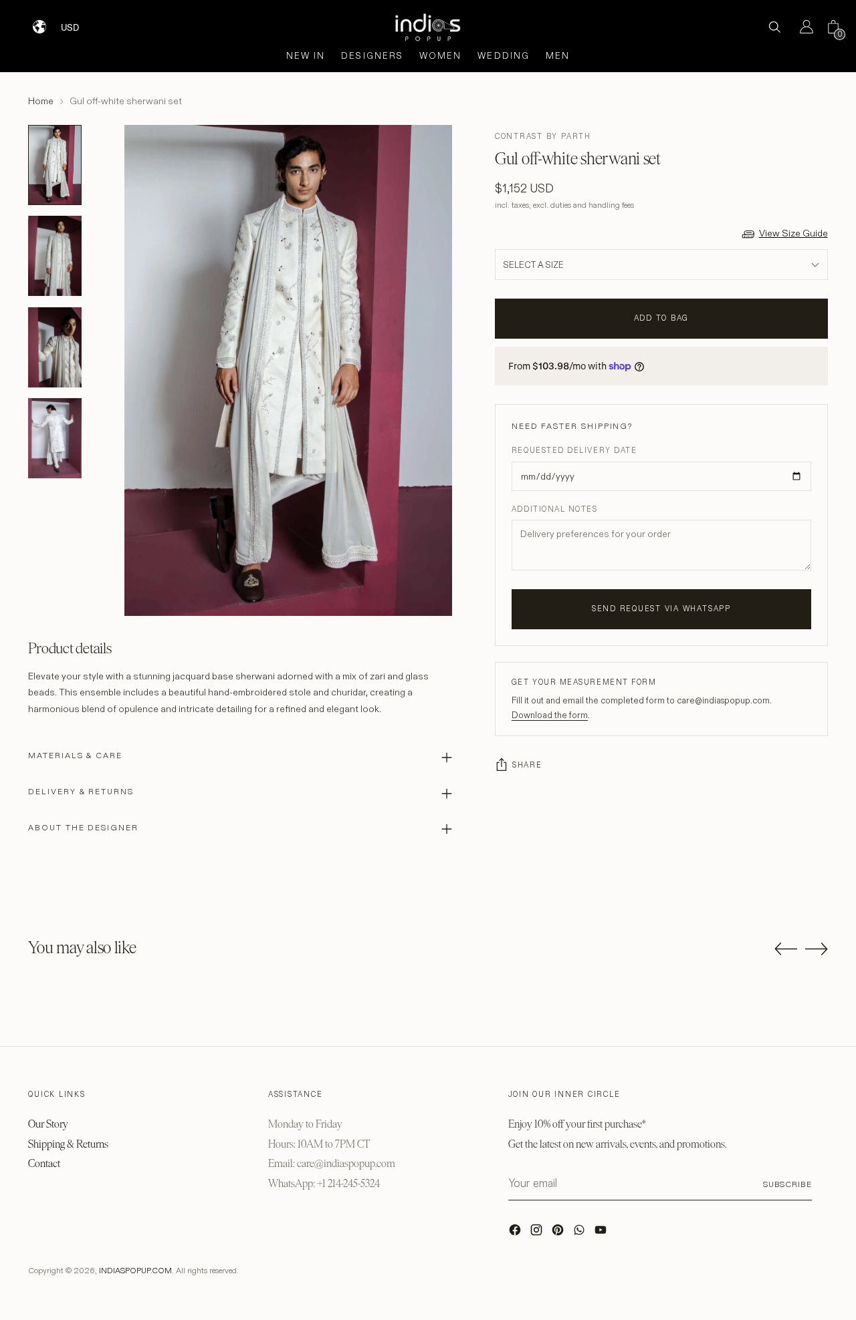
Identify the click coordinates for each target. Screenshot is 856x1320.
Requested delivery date (574, 450)
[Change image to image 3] (55, 347)
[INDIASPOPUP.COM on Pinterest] (559, 1233)
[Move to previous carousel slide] (785, 949)
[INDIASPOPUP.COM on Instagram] (538, 1233)
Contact (44, 1163)
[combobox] (78, 22)
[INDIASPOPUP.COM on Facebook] (516, 1233)
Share (527, 765)
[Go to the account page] (801, 26)
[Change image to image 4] (55, 438)
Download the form (550, 714)
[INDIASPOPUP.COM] (428, 27)
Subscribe (787, 1184)
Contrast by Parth (543, 136)
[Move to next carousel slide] (816, 948)
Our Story (48, 1124)
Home (41, 101)
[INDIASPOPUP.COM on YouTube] (602, 1233)
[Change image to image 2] (55, 256)
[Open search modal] (774, 26)
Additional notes (555, 509)
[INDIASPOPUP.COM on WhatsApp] (580, 1233)
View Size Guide (793, 233)
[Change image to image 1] (55, 165)
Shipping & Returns (68, 1144)
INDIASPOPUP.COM (135, 1270)
